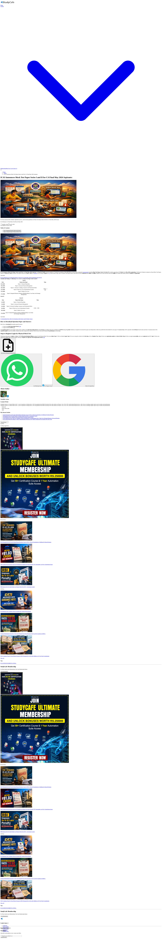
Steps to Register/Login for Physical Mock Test (12, 231)
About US (5, 925)
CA (49, 273)
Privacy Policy (6, 926)
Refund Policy (6, 931)
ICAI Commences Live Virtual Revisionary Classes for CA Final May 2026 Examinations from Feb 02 (21, 277)
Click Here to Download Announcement (8, 353)
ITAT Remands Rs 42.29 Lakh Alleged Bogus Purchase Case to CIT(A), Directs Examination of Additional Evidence (28, 414)
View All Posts (3, 422)
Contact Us (15, 168)
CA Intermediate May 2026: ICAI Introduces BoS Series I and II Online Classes (17, 318)
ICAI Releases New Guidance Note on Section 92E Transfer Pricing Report (18, 417)
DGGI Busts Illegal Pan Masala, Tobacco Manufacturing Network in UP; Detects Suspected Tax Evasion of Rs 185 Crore (27, 419)
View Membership (4, 671)
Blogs (7, 168)
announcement (86, 272)
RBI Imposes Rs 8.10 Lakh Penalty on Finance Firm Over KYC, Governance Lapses (20, 416)
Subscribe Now (4, 937)
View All (2, 658)
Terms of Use (5, 929)
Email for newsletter (6, 935)
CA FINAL (14, 663)
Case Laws (10, 168)
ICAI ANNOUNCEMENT (6, 663)
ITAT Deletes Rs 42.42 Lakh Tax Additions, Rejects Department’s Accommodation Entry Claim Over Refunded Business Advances (31, 418)
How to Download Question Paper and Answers (12, 230)
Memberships (3, 168)
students (35, 273)
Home (2, 5)
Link (20, 326)
